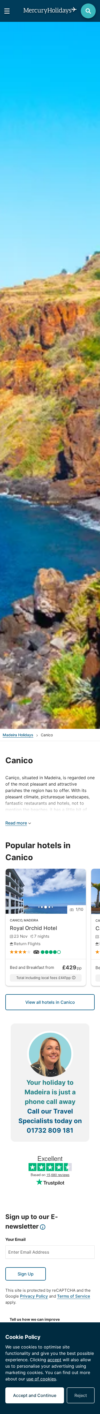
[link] (46, 927)
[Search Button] (88, 10)
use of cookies (41, 1379)
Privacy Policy (34, 1296)
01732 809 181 (50, 1130)
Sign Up (26, 1274)
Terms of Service (73, 1296)
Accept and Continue (34, 1395)
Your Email (15, 1239)
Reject (80, 1395)
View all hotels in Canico (50, 1002)
